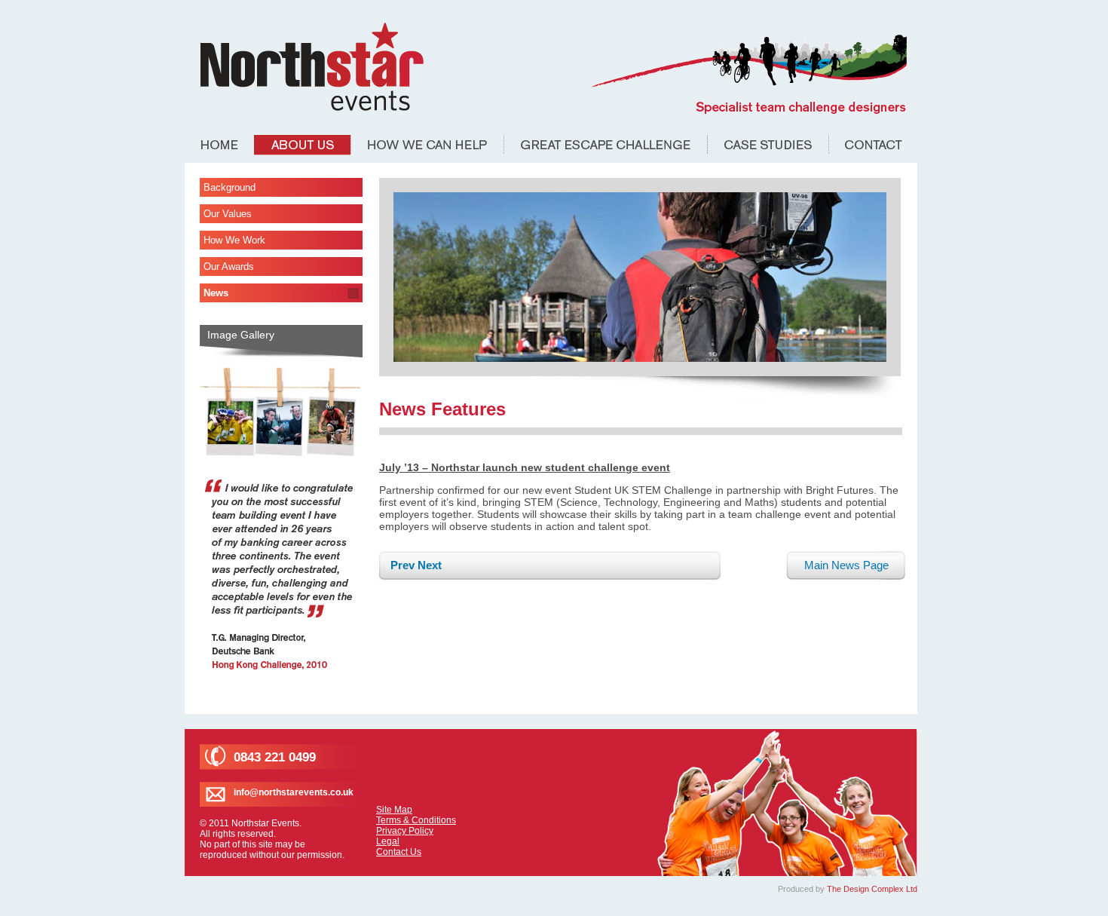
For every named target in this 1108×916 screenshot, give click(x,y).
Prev (402, 565)
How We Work (234, 240)
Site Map (394, 809)
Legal (387, 841)
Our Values (228, 213)
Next (430, 565)
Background (230, 187)
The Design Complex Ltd (871, 888)
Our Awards (229, 266)
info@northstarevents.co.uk (294, 792)
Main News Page (846, 565)
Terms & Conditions (416, 820)
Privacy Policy (404, 831)
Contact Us (398, 852)
